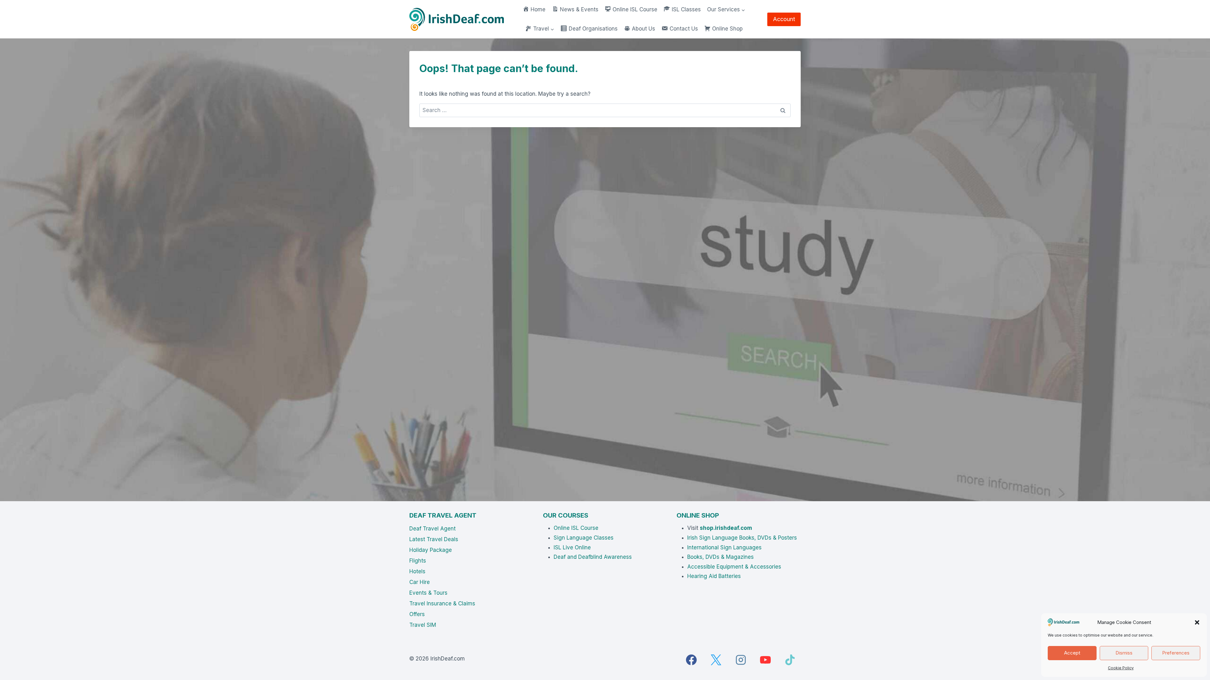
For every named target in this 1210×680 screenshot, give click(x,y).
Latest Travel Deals (433, 539)
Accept (1072, 653)
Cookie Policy (1121, 668)
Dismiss (1123, 653)
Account (784, 19)
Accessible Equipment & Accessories (734, 567)
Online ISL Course (576, 528)
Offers (417, 614)
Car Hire (419, 582)
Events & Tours (428, 593)
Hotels (417, 571)
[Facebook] (691, 660)
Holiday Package (430, 550)
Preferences (1176, 653)
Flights (417, 561)
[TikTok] (790, 660)
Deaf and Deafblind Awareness (593, 557)
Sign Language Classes (584, 538)
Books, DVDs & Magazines (720, 557)
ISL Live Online (572, 547)
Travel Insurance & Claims (442, 603)
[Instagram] (741, 660)
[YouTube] (765, 660)
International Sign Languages (724, 547)
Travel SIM (422, 625)
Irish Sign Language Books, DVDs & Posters (742, 538)
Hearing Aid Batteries (714, 576)
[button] (1197, 622)
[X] (716, 660)
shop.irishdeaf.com (726, 528)
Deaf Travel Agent (432, 528)
